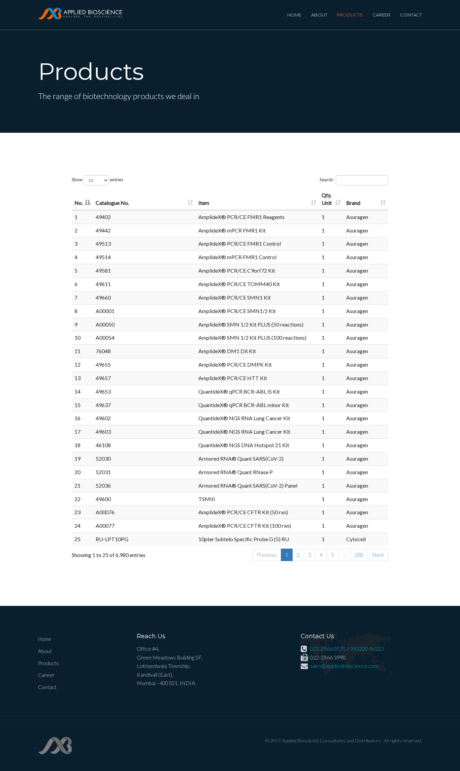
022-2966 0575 (328, 648)
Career (381, 15)
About (319, 15)
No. (78, 202)
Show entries (97, 179)
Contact (411, 15)
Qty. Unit (327, 199)
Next (378, 554)
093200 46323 (367, 648)
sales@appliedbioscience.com (344, 665)
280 (359, 554)
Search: (327, 179)
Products (350, 15)
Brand (353, 202)
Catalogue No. (112, 202)
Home (294, 15)
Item (203, 202)
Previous (267, 554)
